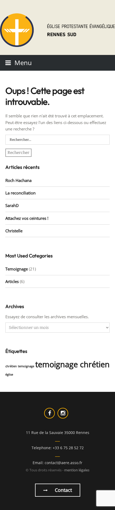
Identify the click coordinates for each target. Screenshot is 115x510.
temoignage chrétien (72, 364)
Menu (23, 62)
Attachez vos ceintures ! (26, 218)
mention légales (76, 470)
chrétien (11, 366)
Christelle (13, 230)
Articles (12, 281)
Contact (62, 490)
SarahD (12, 205)
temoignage (26, 366)
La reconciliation (20, 193)
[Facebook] (49, 413)
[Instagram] (62, 413)
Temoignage (16, 269)
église (9, 374)
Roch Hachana (18, 180)
